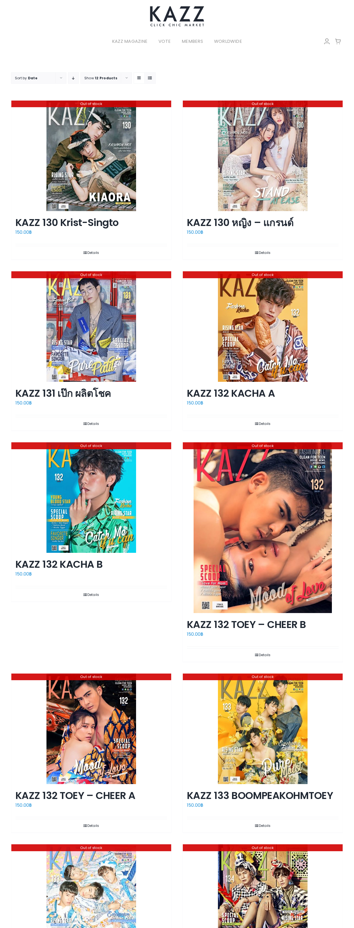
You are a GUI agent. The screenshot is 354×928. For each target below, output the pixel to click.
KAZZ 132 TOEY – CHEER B (246, 624)
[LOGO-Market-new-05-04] (177, 7)
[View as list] (150, 78)
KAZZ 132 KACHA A (231, 393)
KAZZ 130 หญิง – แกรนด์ (240, 222)
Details (93, 252)
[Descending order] (73, 78)
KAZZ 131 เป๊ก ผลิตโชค (63, 393)
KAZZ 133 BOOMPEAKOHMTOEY (260, 795)
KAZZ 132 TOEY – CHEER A (75, 795)
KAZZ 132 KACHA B (59, 564)
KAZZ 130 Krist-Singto (67, 222)
